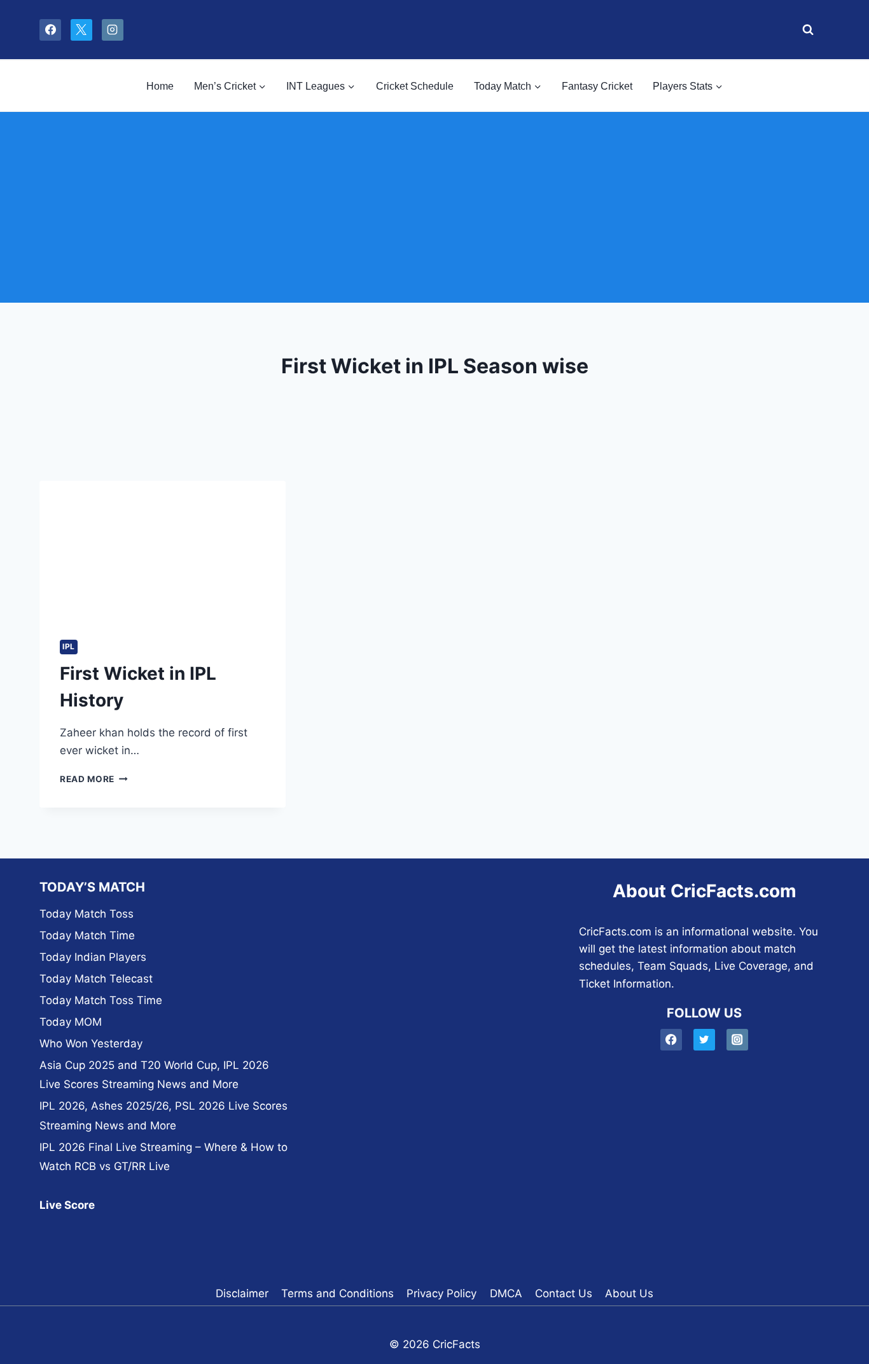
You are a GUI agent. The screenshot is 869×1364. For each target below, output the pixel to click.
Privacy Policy (441, 1293)
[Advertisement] (434, 207)
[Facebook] (50, 30)
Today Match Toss (86, 913)
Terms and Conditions (337, 1293)
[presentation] (162, 550)
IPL (68, 646)
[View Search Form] (804, 30)
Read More (94, 779)
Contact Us (563, 1293)
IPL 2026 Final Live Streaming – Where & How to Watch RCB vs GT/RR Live (163, 1157)
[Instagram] (112, 30)
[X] (81, 30)
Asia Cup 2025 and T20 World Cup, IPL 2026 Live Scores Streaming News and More (154, 1075)
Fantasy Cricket (597, 86)
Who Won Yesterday (91, 1043)
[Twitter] (704, 1040)
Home (160, 86)
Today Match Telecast (96, 978)
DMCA (506, 1293)
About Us (629, 1293)
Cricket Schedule (415, 86)
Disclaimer (242, 1293)
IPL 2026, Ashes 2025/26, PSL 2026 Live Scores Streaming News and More (163, 1115)
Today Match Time (87, 935)
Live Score (67, 1205)
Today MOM (70, 1022)
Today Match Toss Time (100, 1000)
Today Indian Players (92, 957)
